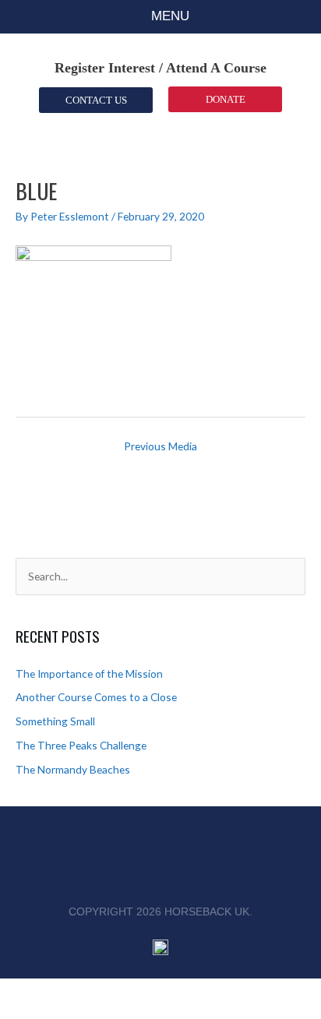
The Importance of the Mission (89, 673)
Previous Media (160, 446)
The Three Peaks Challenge (81, 745)
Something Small (55, 721)
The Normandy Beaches (73, 769)
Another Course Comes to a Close (96, 696)
